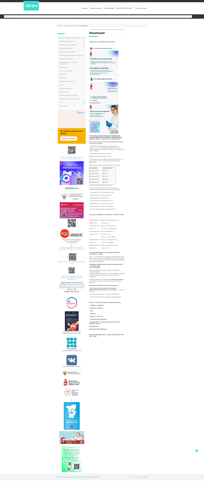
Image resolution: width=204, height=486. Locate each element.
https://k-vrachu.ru (76, 286)
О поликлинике (109, 8)
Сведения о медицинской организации (70, 38)
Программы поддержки (65, 88)
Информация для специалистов (68, 45)
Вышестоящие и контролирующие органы (71, 55)
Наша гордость (63, 106)
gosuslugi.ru (96, 147)
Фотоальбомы (63, 78)
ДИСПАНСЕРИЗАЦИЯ (124, 8)
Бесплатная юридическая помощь (68, 95)
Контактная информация (66, 71)
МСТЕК (145, 477)
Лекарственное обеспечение (67, 52)
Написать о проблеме (68, 138)
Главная (60, 25)
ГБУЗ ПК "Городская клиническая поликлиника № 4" (78, 477)
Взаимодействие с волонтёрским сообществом (68, 63)
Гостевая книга (63, 67)
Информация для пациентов (72, 25)
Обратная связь (96, 8)
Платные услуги (140, 8)
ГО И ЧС (61, 102)
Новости (85, 8)
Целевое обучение (64, 92)
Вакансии (61, 85)
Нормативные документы (66, 59)
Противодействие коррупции (67, 81)
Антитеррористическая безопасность (69, 99)
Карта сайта (62, 74)
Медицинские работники (66, 48)
